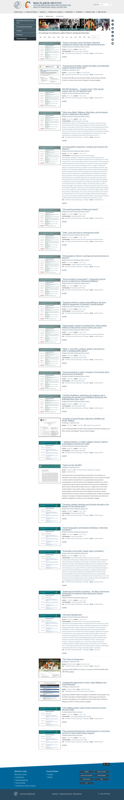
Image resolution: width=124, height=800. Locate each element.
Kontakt (86, 771)
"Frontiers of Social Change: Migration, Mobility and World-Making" (83, 420)
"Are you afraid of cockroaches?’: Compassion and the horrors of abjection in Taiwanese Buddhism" (84, 280)
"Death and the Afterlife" (72, 465)
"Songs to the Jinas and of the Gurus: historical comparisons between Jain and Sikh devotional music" (84, 44)
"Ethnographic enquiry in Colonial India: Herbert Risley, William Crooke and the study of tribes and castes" (84, 327)
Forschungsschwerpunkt (24, 27)
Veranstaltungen (21, 38)
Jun (63, 37)
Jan (41, 37)
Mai (58, 37)
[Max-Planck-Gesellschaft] (17, 794)
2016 (94, 37)
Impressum (55, 794)
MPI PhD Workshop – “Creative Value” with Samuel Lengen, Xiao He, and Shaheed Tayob (82, 90)
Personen (19, 34)
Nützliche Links (20, 771)
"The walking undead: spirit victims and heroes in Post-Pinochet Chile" (84, 709)
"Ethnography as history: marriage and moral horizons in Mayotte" (85, 257)
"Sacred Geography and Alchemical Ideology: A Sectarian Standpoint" (85, 529)
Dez (89, 37)
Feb (45, 37)
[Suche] (109, 4)
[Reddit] (112, 28)
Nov (84, 37)
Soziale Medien (52, 771)
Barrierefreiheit (77, 794)
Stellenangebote (102, 775)
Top (107, 764)
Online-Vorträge (20, 783)
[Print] (112, 43)
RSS (102, 779)
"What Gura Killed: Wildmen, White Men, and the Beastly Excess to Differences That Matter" (85, 113)
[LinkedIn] (112, 24)
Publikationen (20, 777)
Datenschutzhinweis (66, 794)
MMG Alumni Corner (20, 774)
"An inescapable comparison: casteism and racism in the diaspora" (85, 148)
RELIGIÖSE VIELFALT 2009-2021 (25, 22)
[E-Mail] (112, 39)
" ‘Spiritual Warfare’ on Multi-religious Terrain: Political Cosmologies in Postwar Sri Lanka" (85, 443)
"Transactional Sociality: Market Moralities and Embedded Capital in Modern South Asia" (85, 67)
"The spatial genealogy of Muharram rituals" (80, 209)
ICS (86, 783)
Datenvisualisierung (22, 780)
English (96, 4)
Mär (49, 37)
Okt (80, 37)
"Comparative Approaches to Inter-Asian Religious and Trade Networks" (84, 684)
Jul (67, 37)
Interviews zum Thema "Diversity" (26, 786)
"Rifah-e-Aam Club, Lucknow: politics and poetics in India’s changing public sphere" (83, 350)
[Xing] (112, 36)
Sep (76, 37)
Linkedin (50, 774)
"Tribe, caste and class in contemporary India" (81, 233)
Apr (54, 37)
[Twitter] (112, 32)
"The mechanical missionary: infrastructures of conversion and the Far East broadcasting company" (86, 732)
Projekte (19, 31)
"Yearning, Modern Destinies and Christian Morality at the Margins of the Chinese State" (85, 505)
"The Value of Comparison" (73, 659)
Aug (71, 37)
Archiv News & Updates (86, 775)
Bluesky (50, 777)
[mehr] (64, 57)
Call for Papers (86, 779)
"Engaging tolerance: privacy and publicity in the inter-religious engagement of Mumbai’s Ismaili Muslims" (84, 303)
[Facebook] (112, 20)
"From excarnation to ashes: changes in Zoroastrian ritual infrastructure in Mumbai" (85, 373)
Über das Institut (101, 771)
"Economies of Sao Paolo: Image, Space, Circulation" (83, 551)
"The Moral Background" (72, 615)
